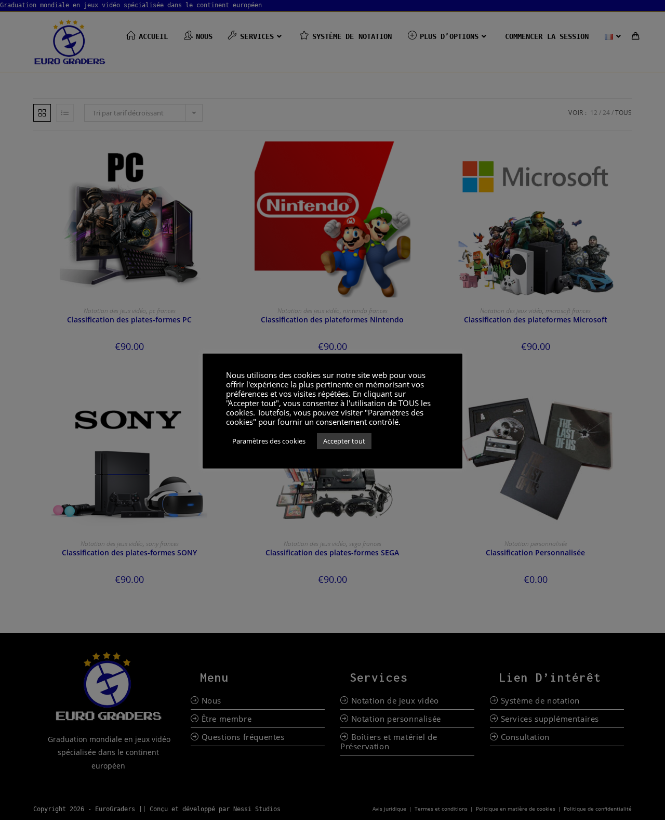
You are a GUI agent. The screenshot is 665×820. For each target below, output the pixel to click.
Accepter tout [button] (344, 441)
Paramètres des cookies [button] (268, 441)
